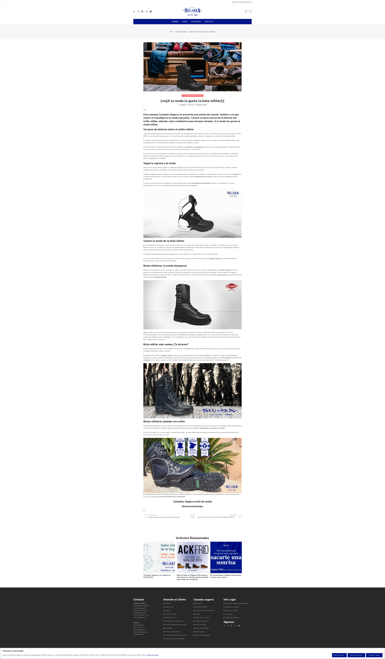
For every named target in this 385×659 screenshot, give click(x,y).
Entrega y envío (170, 618)
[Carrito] (246, 11)
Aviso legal (229, 614)
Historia (197, 614)
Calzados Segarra (181, 32)
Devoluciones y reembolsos (174, 621)
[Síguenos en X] (134, 11)
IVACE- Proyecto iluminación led (175, 635)
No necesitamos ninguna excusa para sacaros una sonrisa (225, 576)
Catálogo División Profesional (205, 610)
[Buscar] (250, 11)
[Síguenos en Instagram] (146, 11)
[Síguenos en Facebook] (138, 12)
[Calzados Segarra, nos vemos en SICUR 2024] (159, 557)
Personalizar (339, 655)
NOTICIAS (198, 603)
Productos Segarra (201, 621)
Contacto (168, 603)
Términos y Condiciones (173, 632)
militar (199, 95)
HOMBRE (175, 22)
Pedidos (167, 610)
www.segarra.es (222, 275)
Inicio (171, 32)
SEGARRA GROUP (201, 607)
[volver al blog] (192, 516)
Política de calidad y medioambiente (237, 603)
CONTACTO (209, 22)
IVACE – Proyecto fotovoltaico (175, 639)
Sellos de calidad (200, 625)
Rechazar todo (356, 655)
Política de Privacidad (232, 607)
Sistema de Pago (170, 614)
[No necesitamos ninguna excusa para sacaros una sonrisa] (226, 557)
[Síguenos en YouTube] (151, 11)
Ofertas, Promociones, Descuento (176, 625)
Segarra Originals (160, 277)
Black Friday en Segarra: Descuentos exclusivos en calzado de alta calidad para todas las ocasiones (192, 577)
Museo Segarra (200, 632)
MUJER (184, 22)
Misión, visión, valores (202, 618)
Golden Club (169, 607)
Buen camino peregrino (202, 635)
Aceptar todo (374, 655)
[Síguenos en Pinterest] (142, 11)
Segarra (183, 105)
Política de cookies (153, 655)
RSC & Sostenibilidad (202, 628)
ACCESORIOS (196, 22)
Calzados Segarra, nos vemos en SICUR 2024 (156, 576)
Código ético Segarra (232, 618)
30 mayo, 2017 (201, 105)
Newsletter (168, 628)
